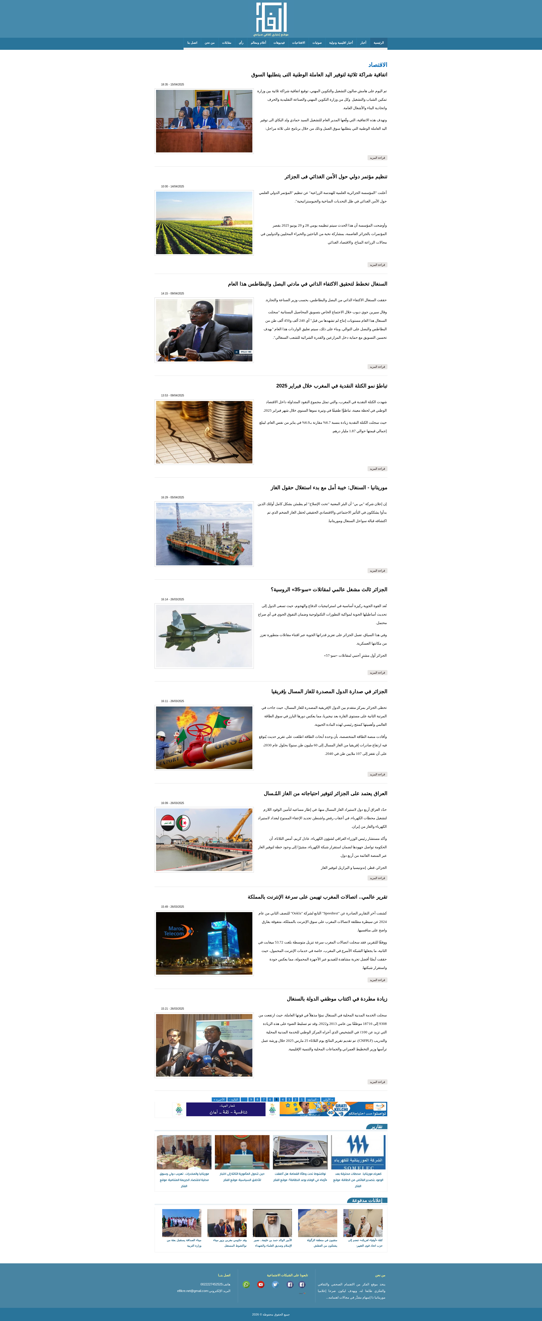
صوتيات (317, 42)
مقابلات (226, 42)
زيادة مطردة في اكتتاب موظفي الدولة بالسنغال (336, 999)
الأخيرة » (219, 1099)
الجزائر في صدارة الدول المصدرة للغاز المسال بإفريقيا (329, 691)
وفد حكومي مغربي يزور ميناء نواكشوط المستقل (230, 1243)
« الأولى (328, 1099)
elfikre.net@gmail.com (192, 1291)
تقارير (376, 1126)
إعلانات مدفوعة (367, 1200)
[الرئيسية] (271, 19)
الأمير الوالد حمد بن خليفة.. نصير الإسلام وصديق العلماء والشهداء (273, 1243)
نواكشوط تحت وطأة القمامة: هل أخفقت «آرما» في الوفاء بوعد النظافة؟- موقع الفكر (300, 1177)
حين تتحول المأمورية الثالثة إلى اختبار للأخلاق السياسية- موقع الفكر (242, 1177)
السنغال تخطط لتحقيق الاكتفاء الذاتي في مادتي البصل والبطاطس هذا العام (307, 284)
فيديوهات (279, 42)
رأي (241, 42)
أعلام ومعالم (258, 42)
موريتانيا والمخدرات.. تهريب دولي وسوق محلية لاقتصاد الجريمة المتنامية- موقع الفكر (184, 1180)
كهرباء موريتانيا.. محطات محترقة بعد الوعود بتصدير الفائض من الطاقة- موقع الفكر (358, 1180)
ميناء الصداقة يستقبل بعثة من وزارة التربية (184, 1243)
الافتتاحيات (298, 42)
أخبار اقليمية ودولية (341, 42)
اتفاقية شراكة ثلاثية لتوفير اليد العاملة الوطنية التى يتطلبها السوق (319, 74)
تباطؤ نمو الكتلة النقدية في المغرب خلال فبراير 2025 (331, 386)
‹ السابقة (312, 1099)
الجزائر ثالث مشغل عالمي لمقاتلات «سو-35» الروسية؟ (329, 589)
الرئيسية (379, 42)
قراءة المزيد (376, 157)
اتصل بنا (192, 42)
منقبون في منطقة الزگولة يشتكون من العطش (322, 1243)
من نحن (210, 42)
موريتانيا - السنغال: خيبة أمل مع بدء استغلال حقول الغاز (328, 487)
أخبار (363, 42)
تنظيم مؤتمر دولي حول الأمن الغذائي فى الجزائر (336, 176)
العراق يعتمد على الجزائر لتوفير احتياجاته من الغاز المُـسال (325, 793)
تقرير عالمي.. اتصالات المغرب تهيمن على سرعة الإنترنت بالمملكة (316, 897)
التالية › (233, 1099)
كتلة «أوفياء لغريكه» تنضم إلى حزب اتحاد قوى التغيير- (365, 1243)
